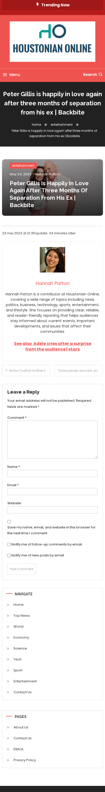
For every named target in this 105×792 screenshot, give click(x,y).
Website (14, 503)
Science (20, 648)
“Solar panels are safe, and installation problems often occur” (80, 370)
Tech (18, 659)
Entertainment (25, 681)
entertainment (23, 165)
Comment (17, 417)
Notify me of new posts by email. (38, 555)
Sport (18, 670)
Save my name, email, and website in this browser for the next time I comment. (51, 530)
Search (90, 74)
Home (19, 604)
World (18, 626)
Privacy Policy (25, 760)
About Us (21, 727)
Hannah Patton (47, 174)
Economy (21, 637)
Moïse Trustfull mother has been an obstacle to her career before (29, 370)
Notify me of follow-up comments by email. (47, 544)
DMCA (18, 749)
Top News (22, 615)
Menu (14, 74)
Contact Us (23, 692)
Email (13, 485)
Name (13, 466)
